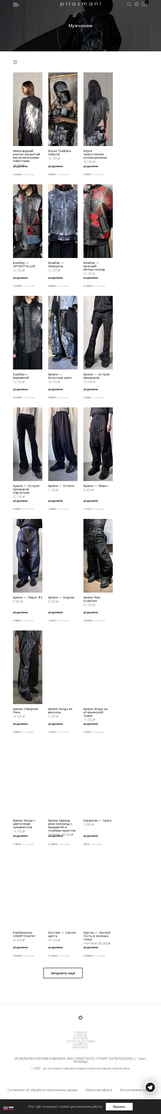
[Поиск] (129, 4)
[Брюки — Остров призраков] (98, 333)
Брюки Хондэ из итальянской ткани (95, 712)
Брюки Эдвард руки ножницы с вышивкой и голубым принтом (62, 825)
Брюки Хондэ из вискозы (60, 710)
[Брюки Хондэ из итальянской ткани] (98, 667)
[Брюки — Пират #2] (27, 556)
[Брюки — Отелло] (63, 444)
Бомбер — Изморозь (56, 264)
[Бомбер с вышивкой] (27, 333)
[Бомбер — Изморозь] (63, 221)
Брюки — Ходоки (61, 597)
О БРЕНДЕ (80, 1035)
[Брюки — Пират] (98, 444)
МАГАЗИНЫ (80, 1047)
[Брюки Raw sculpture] (98, 556)
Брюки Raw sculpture (91, 599)
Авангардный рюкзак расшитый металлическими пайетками (26, 156)
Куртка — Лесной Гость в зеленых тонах (96, 936)
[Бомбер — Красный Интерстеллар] (98, 221)
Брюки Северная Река (25, 710)
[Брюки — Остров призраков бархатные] (27, 444)
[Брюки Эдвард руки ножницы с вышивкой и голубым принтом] (63, 779)
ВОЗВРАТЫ (80, 1044)
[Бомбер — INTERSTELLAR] (27, 221)
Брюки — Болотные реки (60, 376)
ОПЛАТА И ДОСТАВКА (80, 1041)
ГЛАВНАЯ (80, 1032)
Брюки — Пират (95, 486)
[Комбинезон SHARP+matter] (27, 891)
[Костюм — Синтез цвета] (63, 891)
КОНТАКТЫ (80, 1038)
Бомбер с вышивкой (21, 376)
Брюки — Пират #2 (27, 597)
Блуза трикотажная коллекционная (95, 154)
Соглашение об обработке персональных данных (43, 1090)
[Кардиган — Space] (98, 779)
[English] (6, 1108)
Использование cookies (136, 1090)
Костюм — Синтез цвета (62, 934)
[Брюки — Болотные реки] (63, 333)
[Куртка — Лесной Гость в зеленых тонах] (98, 891)
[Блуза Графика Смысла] (63, 109)
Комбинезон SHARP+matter (24, 934)
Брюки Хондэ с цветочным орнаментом (24, 823)
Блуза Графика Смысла (59, 152)
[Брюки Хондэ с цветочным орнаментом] (27, 779)
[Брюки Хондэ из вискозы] (63, 667)
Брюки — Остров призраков (96, 376)
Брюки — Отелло (61, 486)
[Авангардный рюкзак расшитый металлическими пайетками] (27, 109)
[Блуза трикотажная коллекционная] (98, 109)
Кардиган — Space (97, 820)
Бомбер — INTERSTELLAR (24, 264)
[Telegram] (150, 1104)
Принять (119, 1106)
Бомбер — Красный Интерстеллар (94, 266)
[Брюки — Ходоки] (63, 556)
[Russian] (11, 1108)
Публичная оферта (99, 1090)
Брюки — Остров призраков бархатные (26, 489)
